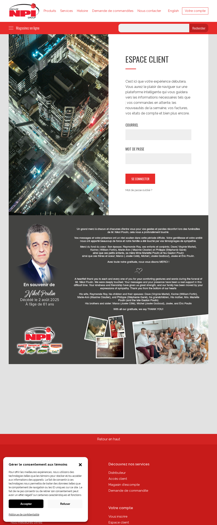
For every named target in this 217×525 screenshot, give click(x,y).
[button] (80, 465)
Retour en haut (108, 439)
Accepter (26, 503)
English (173, 11)
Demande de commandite (128, 491)
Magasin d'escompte (124, 485)
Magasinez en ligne (27, 28)
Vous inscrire (117, 516)
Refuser (65, 503)
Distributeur (117, 473)
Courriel (131, 125)
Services (66, 11)
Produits (50, 11)
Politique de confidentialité (24, 514)
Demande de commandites (112, 11)
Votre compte (195, 11)
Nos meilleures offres (26, 522)
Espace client (118, 522)
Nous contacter (149, 11)
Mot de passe (134, 149)
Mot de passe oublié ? (138, 190)
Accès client (117, 479)
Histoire (82, 11)
